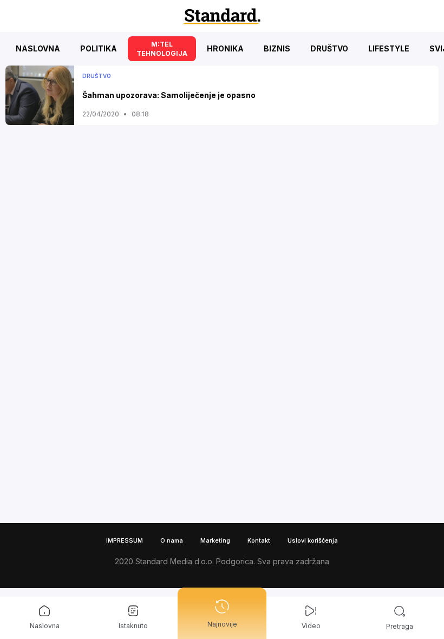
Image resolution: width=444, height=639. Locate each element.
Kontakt (258, 540)
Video (311, 626)
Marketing (215, 540)
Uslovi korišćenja (313, 540)
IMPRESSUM (124, 540)
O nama (171, 540)
